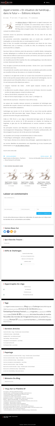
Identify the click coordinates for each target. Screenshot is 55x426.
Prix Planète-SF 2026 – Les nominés (10, 345)
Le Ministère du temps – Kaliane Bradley (11, 334)
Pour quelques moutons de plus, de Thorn (11, 404)
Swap (37, 319)
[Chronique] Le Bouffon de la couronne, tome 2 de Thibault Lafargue (17, 407)
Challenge (36, 306)
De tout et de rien (25, 309)
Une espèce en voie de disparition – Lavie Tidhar (12, 340)
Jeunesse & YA (43, 311)
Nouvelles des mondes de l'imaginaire (17, 317)
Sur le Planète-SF (18, 389)
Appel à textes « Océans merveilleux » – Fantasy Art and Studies (44, 183)
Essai (41, 309)
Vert (4, 357)
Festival (23, 311)
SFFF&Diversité (21, 319)
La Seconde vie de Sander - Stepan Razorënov (12, 396)
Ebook (34, 309)
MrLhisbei (33, 314)
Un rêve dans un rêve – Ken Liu (9, 408)
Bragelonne (30, 306)
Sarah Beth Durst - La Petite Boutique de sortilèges (13, 393)
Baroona (5, 366)
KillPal (49, 312)
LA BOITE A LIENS (27, 261)
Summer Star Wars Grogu (27, 253)
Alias (4, 364)
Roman (12, 319)
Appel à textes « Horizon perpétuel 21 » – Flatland (11, 182)
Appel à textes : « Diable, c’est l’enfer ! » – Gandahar (27, 182)
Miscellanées (23, 314)
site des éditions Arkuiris (22, 145)
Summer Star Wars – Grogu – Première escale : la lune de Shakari (16, 332)
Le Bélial (9, 314)
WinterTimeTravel (7, 321)
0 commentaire (34, 18)
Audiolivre (17, 306)
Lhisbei (7, 18)
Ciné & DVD (43, 306)
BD (20, 306)
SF (17, 319)
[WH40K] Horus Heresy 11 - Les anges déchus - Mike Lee (14, 398)
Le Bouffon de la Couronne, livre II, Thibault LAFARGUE (14, 400)
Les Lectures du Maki (7, 355)
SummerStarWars (30, 320)
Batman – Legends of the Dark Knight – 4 (11, 399)
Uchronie (41, 319)
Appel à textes (24, 18)
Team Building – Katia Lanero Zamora (10, 338)
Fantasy (16, 311)
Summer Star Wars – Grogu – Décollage (15, 364)
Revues (8, 319)
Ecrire (15, 150)
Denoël (8, 309)
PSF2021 (4, 319)
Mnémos (28, 314)
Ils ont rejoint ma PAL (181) (8, 342)
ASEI (30, 22)
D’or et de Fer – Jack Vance (8, 391)
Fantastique (8, 311)
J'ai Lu (39, 311)
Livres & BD (16, 314)
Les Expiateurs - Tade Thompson (9, 402)
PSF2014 (49, 317)
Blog (26, 306)
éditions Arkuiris (22, 22)
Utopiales (48, 320)
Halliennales (28, 311)
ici (37, 143)
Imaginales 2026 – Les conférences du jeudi (11, 336)
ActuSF (4, 306)
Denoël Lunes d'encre (14, 309)
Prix (46, 317)
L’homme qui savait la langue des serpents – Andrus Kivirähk (15, 406)
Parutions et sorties (38, 317)
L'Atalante (5, 314)
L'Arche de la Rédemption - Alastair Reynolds (12, 394)
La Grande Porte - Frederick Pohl (9, 395)
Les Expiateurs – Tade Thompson (9, 403)
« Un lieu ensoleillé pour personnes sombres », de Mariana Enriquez (16, 410)
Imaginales (33, 312)
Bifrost (23, 306)
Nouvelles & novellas (44, 314)
